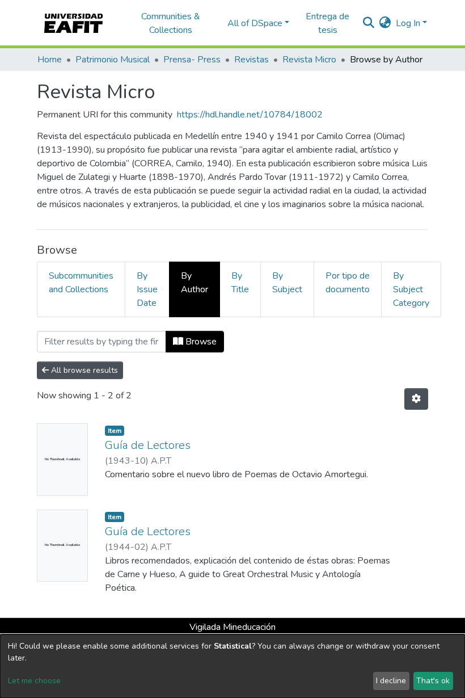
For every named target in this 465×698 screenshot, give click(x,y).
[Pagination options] (416, 399)
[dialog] (232, 666)
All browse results (83, 370)
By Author (194, 283)
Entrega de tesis (327, 23)
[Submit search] (369, 23)
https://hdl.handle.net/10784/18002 (250, 114)
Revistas (251, 59)
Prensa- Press (192, 59)
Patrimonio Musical (112, 59)
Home (49, 59)
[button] (385, 23)
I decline (391, 680)
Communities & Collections (170, 23)
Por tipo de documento (347, 283)
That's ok (433, 680)
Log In (408, 23)
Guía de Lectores (148, 445)
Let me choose (34, 680)
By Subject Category (411, 289)
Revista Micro (309, 59)
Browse (200, 341)
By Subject (287, 283)
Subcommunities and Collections (81, 283)
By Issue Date (147, 289)
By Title (240, 283)
